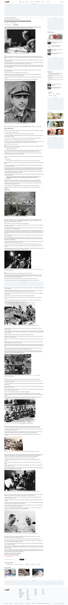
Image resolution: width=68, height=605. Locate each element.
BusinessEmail (37, 1)
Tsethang (50, 95)
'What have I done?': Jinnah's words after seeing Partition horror (55, 78)
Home (21, 1)
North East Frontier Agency (19, 564)
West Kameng (58, 93)
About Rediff (6, 603)
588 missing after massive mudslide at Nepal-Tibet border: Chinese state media (55, 73)
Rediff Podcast (28, 599)
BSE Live (35, 590)
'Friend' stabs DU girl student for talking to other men (55, 80)
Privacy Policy (15, 603)
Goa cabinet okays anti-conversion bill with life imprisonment (55, 76)
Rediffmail (20, 590)
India (53, 93)
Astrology (28, 598)
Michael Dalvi (27, 564)
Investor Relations (28, 603)
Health (43, 590)
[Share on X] (56, 603)
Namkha (55, 95)
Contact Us (33, 603)
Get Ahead (28, 596)
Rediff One (20, 591)
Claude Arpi (33, 564)
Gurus (42, 1)
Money (32, 1)
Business (28, 591)
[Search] (60, 2)
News (27, 1)
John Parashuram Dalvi (9, 564)
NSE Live (35, 591)
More (48, 1)
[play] (55, 116)
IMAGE (50, 93)
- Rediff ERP (20, 597)
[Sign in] (63, 2)
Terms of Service (21, 603)
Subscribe (21, 559)
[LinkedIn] (63, 603)
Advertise (11, 603)
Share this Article (8, 24)
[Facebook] (58, 603)
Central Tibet (38, 564)
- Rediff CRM (20, 596)
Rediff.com (40, 603)
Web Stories (49, 112)
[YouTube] (61, 603)
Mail (23, 1)
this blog (6, 67)
